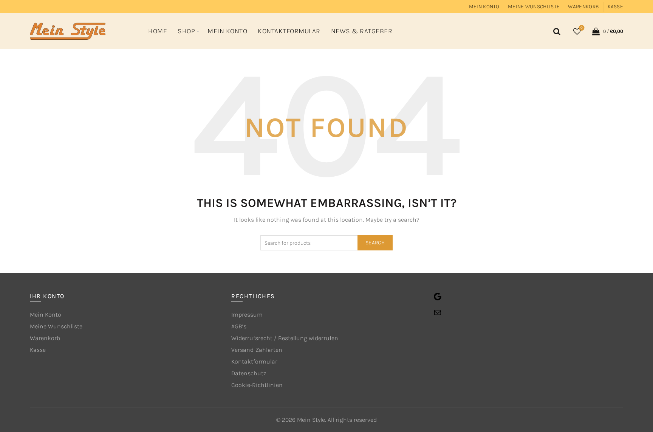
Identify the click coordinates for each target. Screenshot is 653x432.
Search (375, 242)
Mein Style (311, 419)
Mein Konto (484, 6)
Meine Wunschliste (534, 6)
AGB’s (238, 326)
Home (157, 31)
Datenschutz (248, 373)
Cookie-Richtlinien (257, 384)
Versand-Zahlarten (256, 349)
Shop (186, 31)
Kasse (616, 6)
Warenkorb (583, 6)
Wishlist (581, 28)
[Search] (555, 31)
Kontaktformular (289, 31)
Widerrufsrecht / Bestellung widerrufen (284, 338)
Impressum (247, 314)
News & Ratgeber (362, 31)
